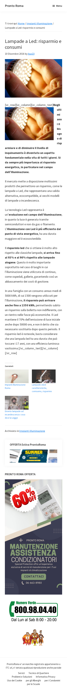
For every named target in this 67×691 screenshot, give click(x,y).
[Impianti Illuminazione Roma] (17, 376)
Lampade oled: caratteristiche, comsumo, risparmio (42, 388)
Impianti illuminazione (32, 431)
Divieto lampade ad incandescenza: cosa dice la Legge (15, 414)
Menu (59, 5)
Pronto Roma (14, 6)
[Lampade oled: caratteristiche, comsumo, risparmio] (44, 376)
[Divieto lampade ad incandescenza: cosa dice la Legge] (17, 402)
